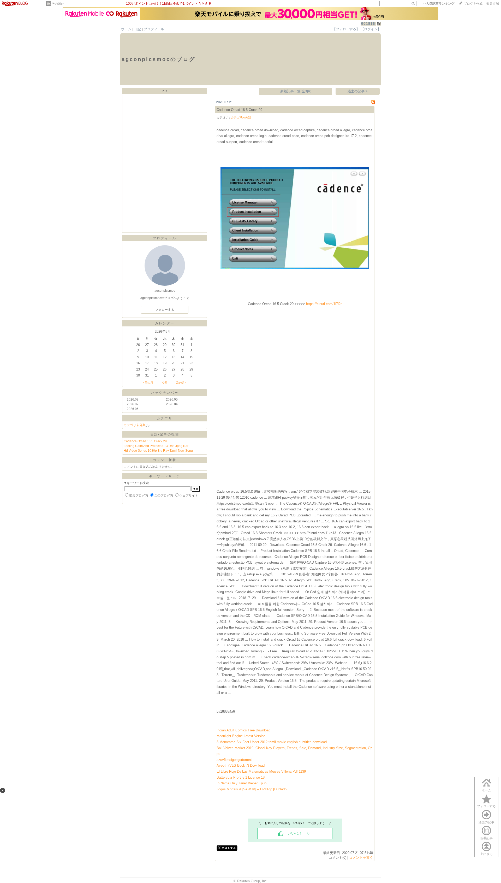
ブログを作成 (473, 3)
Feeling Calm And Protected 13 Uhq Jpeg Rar (156, 446)
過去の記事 (486, 822)
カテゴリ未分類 (135, 425)
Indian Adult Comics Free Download (243, 730)
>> (438, 3)
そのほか (58, 3)
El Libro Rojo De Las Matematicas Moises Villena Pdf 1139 (261, 771)
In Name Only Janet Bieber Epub (241, 783)
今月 (165, 382)
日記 (137, 29)
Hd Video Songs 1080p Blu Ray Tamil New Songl (159, 450)
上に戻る (486, 854)
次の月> (181, 382)
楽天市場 (492, 3)
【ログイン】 (371, 29)
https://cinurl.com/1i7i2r (324, 304)
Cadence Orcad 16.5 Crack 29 (145, 441)
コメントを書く (361, 858)
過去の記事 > (358, 91)
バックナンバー (164, 393)
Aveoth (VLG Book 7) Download (241, 765)
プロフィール (154, 29)
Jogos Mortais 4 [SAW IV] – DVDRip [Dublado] (252, 789)
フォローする (164, 310)
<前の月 (148, 382)
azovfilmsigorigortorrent (234, 760)
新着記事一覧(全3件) (295, 91)
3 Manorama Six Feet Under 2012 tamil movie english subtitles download (272, 742)
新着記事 (486, 838)
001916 (368, 24)
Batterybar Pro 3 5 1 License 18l (241, 777)
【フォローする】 (346, 29)
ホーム (126, 29)
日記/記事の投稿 (164, 434)
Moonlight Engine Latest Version (241, 736)
